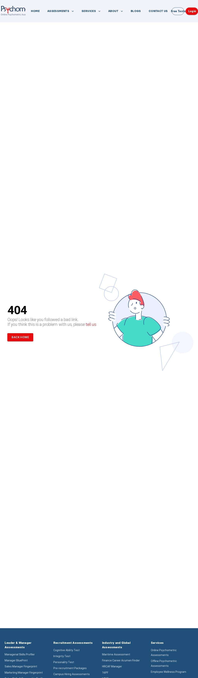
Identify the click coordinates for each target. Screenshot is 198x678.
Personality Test (63, 662)
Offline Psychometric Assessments (164, 663)
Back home (20, 337)
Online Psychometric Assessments (164, 653)
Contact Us (158, 11)
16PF (105, 672)
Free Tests (178, 11)
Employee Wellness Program (168, 671)
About (113, 11)
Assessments (58, 11)
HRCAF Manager (112, 666)
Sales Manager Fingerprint (21, 666)
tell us (91, 324)
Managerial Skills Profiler (20, 654)
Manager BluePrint (16, 660)
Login (192, 11)
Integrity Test (61, 656)
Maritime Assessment (116, 654)
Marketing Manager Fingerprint (24, 672)
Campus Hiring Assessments (71, 674)
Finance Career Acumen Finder (121, 660)
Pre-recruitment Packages (70, 668)
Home (35, 11)
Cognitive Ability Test (66, 650)
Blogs (136, 11)
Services (89, 11)
